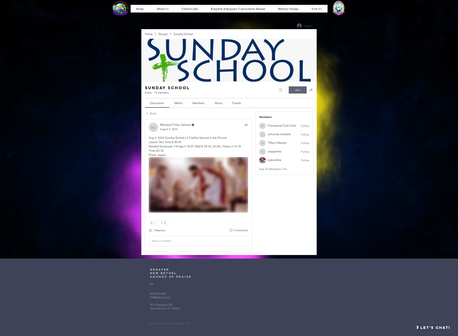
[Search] (281, 90)
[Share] (246, 125)
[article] (198, 185)
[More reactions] (163, 222)
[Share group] (311, 90)
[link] (157, 103)
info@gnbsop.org (160, 297)
